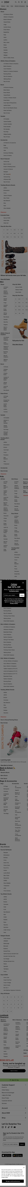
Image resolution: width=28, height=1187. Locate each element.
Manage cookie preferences (13, 1181)
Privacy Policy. (14, 603)
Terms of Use (18, 602)
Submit (22, 595)
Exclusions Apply (14, 591)
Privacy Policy (17, 1175)
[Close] (23, 583)
